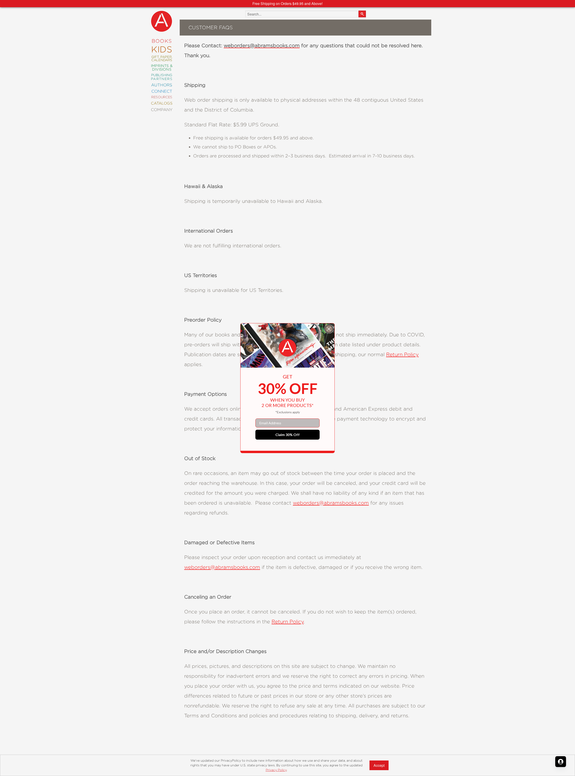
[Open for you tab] (560, 761)
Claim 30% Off (287, 434)
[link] (287, 348)
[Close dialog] (329, 329)
